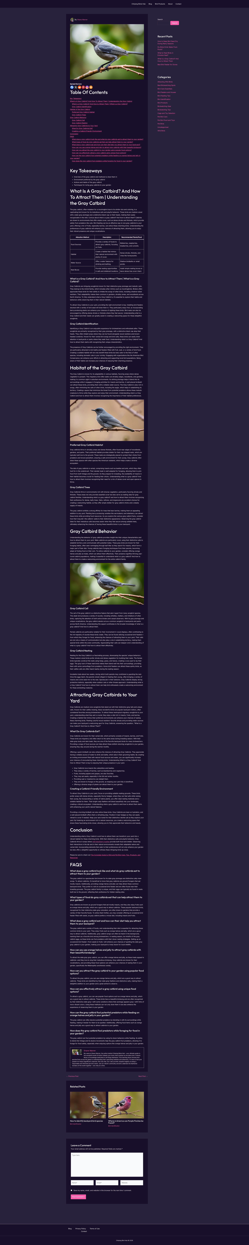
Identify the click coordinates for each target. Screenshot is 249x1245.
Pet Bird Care (162, 117)
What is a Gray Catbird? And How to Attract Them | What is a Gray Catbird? (100, 104)
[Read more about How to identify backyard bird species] (88, 1105)
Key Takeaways (75, 98)
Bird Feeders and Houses (167, 92)
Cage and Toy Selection (166, 113)
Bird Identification (75, 1124)
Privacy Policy (80, 1229)
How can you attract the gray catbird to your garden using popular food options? (102, 150)
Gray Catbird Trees (79, 115)
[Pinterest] (83, 87)
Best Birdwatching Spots (166, 85)
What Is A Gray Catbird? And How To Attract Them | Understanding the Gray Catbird (101, 101)
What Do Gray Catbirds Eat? (82, 128)
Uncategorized (163, 127)
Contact (178, 4)
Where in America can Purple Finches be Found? (125, 1122)
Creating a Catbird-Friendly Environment (87, 131)
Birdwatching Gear (164, 106)
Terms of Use (95, 1229)
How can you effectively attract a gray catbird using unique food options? (99, 153)
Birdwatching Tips (164, 110)
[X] (75, 87)
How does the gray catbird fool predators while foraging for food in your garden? (102, 161)
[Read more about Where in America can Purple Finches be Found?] (126, 1105)
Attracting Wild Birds (165, 82)
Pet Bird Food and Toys (166, 120)
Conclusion (74, 134)
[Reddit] (79, 87)
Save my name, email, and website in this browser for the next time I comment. (103, 1190)
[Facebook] (72, 87)
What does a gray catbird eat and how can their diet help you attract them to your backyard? (106, 145)
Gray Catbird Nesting (79, 123)
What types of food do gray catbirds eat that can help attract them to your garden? (102, 142)
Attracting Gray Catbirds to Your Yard (84, 126)
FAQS (72, 136)
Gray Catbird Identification (81, 107)
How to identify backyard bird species (86, 1121)
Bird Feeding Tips (164, 96)
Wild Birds (161, 131)
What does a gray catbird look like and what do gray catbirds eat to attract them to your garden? (107, 139)
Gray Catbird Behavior (78, 117)
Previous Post (72, 1076)
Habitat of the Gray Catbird (80, 109)
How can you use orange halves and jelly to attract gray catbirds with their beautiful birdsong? (106, 147)
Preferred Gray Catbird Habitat (83, 112)
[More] (91, 87)
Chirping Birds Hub (139, 4)
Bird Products (160, 4)
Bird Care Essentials (165, 89)
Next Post (143, 1076)
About (170, 4)
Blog (150, 4)
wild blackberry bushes (101, 842)
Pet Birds (161, 124)
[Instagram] (87, 87)
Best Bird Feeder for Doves (167, 64)
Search (160, 19)
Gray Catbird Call (78, 120)
